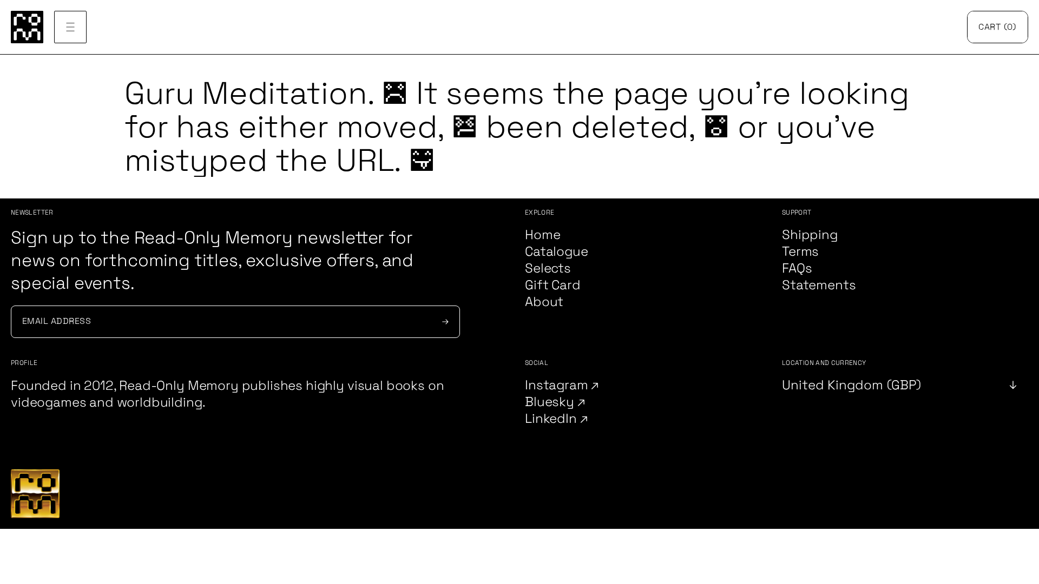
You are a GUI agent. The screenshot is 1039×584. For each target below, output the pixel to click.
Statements (819, 285)
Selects (548, 268)
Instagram (558, 385)
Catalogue (556, 251)
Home (542, 235)
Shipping (810, 235)
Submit (444, 322)
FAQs (797, 268)
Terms (800, 251)
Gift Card (553, 285)
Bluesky (551, 402)
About (544, 302)
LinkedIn (552, 418)
